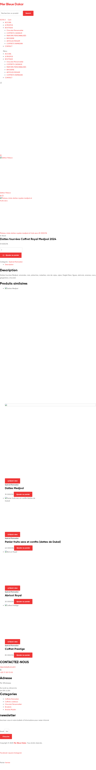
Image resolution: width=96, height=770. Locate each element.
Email (2, 731)
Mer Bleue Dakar (11, 4)
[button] (48, 51)
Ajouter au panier (12, 255)
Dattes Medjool (14, 488)
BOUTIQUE (9, 28)
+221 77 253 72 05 (6, 672)
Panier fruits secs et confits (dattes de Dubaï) (33, 541)
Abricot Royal (13, 595)
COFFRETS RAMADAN (15, 43)
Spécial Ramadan (16, 262)
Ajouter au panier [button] (23, 494)
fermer (7, 762)
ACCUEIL (8, 22)
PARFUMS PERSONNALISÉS (16, 36)
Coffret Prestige (15, 649)
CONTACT (8, 46)
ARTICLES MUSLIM (13, 41)
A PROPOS (9, 25)
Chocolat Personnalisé (15, 30)
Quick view (13, 481)
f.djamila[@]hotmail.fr (8, 667)
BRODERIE (10, 38)
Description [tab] (9, 264)
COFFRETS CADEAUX (14, 33)
